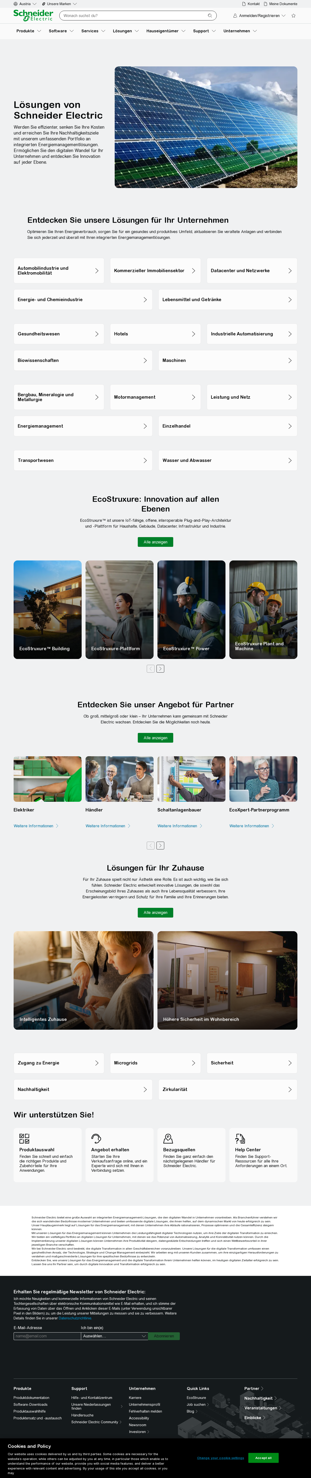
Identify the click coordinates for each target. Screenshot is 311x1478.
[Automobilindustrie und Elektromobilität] (59, 256)
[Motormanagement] (155, 383)
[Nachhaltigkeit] (83, 1078)
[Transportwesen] (83, 448)
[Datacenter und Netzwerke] (252, 256)
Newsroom (137, 1425)
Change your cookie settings (220, 1458)
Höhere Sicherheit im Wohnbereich (201, 1019)
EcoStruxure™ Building (44, 648)
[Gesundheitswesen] (59, 322)
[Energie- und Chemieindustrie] (83, 288)
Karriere (135, 1398)
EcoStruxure (196, 1398)
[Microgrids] (155, 1051)
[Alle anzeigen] (155, 542)
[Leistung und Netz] (252, 383)
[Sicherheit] (252, 1051)
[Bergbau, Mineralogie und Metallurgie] (59, 383)
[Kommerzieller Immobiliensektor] (155, 256)
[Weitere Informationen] (36, 826)
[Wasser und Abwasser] (227, 448)
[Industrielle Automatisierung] (252, 322)
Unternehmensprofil (144, 1404)
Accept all (263, 1458)
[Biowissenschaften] (83, 348)
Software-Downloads (31, 1404)
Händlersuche (82, 1415)
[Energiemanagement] (83, 414)
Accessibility (139, 1418)
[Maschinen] (227, 348)
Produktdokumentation (31, 1398)
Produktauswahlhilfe (30, 1411)
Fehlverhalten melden (145, 1411)
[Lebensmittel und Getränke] (227, 288)
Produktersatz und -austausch (38, 1418)
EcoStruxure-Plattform (115, 648)
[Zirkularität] (227, 1078)
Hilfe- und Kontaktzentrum (91, 1398)
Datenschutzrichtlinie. (75, 1318)
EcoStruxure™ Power (186, 648)
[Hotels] (155, 322)
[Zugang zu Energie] (59, 1051)
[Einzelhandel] (227, 414)
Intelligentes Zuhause (43, 1019)
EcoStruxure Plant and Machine (259, 646)
